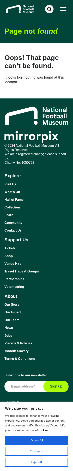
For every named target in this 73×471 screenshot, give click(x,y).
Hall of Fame (14, 199)
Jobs (8, 335)
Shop (8, 256)
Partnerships (14, 279)
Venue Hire (12, 263)
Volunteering (14, 286)
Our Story (11, 304)
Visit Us (10, 184)
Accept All (36, 440)
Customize (36, 451)
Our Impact (12, 312)
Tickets (10, 248)
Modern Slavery (16, 351)
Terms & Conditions (19, 358)
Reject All (36, 462)
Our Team (11, 320)
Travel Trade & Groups (21, 271)
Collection (12, 207)
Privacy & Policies (18, 343)
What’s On (12, 192)
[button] (63, 9)
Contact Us (13, 230)
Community (13, 222)
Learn (8, 215)
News (8, 327)
